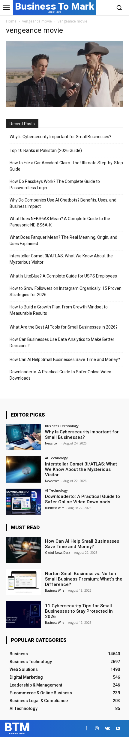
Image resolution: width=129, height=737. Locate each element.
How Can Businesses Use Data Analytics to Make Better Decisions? (62, 342)
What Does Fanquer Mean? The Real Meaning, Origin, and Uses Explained (63, 240)
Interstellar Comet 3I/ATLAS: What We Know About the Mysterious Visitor (61, 259)
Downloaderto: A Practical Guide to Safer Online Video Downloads (60, 375)
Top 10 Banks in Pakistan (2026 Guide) (46, 150)
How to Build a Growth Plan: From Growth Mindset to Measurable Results (59, 310)
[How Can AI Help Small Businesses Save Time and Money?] (23, 550)
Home (11, 21)
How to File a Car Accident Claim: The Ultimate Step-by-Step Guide (66, 165)
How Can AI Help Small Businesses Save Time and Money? (65, 359)
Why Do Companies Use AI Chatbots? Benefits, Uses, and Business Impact (63, 203)
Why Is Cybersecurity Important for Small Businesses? (60, 136)
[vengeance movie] (64, 105)
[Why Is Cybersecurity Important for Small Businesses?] (23, 437)
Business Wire (54, 508)
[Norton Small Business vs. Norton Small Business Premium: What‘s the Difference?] (23, 582)
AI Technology (56, 457)
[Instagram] (97, 728)
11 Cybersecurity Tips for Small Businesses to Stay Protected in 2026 (79, 611)
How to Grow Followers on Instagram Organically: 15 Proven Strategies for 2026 (66, 291)
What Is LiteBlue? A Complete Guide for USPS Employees (63, 276)
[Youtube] (117, 728)
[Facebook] (86, 728)
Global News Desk (57, 552)
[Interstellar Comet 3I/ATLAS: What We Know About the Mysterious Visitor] (23, 469)
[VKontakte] (107, 728)
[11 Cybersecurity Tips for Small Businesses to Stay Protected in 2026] (23, 614)
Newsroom (52, 443)
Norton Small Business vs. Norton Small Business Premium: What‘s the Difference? (83, 579)
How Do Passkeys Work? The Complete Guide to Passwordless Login (55, 184)
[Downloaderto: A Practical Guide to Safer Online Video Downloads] (23, 502)
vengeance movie (37, 21)
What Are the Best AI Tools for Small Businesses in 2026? (64, 327)
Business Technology (62, 425)
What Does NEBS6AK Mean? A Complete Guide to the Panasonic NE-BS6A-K (60, 221)
